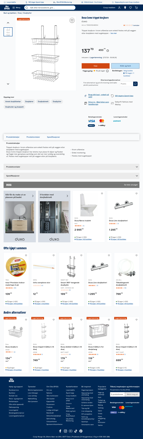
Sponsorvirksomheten (54, 424)
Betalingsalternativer (16, 413)
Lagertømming (96, 57)
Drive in (69, 403)
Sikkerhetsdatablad (53, 416)
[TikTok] (75, 431)
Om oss (49, 390)
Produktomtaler (33, 137)
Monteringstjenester (35, 390)
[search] (26, 7)
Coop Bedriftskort (70, 415)
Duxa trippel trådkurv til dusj (43, 348)
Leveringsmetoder (120, 117)
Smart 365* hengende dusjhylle (70, 284)
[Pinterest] (81, 431)
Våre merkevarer (52, 396)
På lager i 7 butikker (97, 370)
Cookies (49, 407)
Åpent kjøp (70, 393)
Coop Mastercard (70, 407)
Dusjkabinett (43, 101)
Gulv (99, 397)
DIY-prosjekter (86, 414)
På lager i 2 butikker (42, 304)
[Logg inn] (119, 7)
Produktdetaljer (12, 137)
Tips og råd (85, 408)
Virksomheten (51, 421)
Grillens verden (86, 402)
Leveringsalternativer (16, 416)
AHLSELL (119, 280)
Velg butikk (128, 71)
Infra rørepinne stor (41, 283)
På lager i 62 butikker (84, 239)
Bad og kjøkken (10, 13)
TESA (7, 280)
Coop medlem (71, 396)
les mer (114, 33)
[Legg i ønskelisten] (72, 20)
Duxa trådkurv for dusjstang (96, 348)
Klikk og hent (71, 411)
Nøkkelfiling (32, 399)
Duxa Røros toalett (83, 221)
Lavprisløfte (70, 390)
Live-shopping (86, 411)
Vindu (100, 413)
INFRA (35, 280)
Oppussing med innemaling (87, 399)
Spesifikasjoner (53, 137)
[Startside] (7, 7)
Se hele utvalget (131, 185)
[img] (89, 226)
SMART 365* (64, 280)
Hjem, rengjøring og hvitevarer (101, 419)
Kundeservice (14, 390)
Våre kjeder (50, 399)
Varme (100, 425)
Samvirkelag (50, 418)
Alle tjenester (33, 401)
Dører (100, 411)
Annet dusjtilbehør (13, 101)
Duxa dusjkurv (11, 347)
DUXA (76, 218)
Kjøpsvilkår (50, 401)
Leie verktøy (32, 396)
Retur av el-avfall (70, 400)
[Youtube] (70, 431)
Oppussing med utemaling (87, 394)
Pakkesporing (14, 407)
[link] (131, 25)
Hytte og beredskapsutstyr (87, 418)
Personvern (50, 404)
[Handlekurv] (136, 7)
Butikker (12, 393)
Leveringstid (13, 410)
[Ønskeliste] (130, 7)
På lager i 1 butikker (42, 370)
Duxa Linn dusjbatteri (118, 221)
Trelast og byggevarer (102, 401)
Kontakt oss (13, 396)
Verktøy (101, 408)
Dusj (20, 13)
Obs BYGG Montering (70, 420)
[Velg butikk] (125, 7)
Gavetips (84, 422)
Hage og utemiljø (101, 393)
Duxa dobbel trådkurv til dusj (71, 348)
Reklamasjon (13, 401)
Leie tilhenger (33, 393)
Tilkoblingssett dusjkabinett (122, 284)
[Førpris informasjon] (108, 51)
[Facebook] (60, 431)
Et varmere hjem (87, 405)
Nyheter (49, 393)
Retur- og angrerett (16, 399)
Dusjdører (29, 101)
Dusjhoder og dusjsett (14, 107)
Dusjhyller (27, 13)
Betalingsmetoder (95, 117)
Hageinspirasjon (87, 390)
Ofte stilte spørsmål (16, 404)
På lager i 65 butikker (118, 239)
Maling (100, 405)
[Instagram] (65, 431)
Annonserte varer (87, 424)
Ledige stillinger (52, 410)
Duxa (6, 344)
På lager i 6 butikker (14, 370)
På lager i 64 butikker (70, 304)
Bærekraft (50, 413)
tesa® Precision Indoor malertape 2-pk (15, 284)
